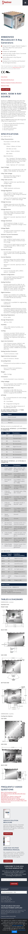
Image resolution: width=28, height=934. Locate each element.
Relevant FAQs (5, 85)
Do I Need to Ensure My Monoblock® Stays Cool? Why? (13, 794)
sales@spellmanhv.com (9, 901)
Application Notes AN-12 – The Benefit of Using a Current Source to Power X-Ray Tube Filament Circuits (14, 800)
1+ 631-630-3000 (8, 899)
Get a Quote (5, 89)
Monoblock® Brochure (7, 80)
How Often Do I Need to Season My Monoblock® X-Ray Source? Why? (11, 797)
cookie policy (21, 930)
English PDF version (17, 67)
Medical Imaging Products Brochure (11, 82)
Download (8, 833)
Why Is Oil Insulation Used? (9, 792)
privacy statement (17, 925)
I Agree (14, 931)
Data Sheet (4, 77)
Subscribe (14, 883)
